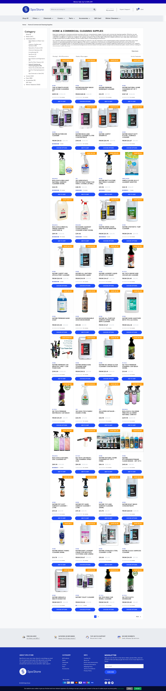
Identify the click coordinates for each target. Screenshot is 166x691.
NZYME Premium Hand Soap (61, 319)
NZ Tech (124, 271)
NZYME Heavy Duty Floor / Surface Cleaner (129, 135)
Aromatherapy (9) (33, 52)
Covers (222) (30, 76)
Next (137, 616)
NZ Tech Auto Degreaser (128, 598)
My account (110, 10)
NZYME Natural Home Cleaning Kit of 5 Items (108, 459)
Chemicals (47, 18)
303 (76, 178)
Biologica (55, 178)
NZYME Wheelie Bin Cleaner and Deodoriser (83, 366)
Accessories (83, 18)
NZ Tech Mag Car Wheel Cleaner (106, 598)
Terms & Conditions (89, 668)
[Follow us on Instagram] (109, 683)
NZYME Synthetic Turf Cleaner (131, 227)
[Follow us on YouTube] (112, 683)
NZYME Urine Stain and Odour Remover (107, 227)
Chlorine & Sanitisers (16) (35, 50)
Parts (71, 18)
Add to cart (62, 101)
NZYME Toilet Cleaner (85, 597)
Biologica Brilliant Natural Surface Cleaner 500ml (60, 182)
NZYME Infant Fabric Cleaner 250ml (60, 551)
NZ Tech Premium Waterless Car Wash (61, 412)
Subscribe (110, 672)
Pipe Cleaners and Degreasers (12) (37, 59)
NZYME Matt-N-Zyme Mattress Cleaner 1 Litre (107, 182)
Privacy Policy (88, 670)
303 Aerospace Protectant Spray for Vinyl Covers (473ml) (85, 182)
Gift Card (97, 18)
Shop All (25, 18)
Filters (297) (29, 36)
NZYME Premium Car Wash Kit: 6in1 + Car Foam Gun (60, 366)
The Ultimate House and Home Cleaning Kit (60, 89)
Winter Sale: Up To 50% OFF (83, 2)
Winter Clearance (111, 18)
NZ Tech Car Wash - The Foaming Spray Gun (84, 459)
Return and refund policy (91, 662)
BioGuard (78, 225)
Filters (35, 18)
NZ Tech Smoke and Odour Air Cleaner (130, 274)
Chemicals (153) (30, 39)
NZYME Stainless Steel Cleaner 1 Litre (108, 551)
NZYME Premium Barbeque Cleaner (106, 88)
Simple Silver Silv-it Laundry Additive (130, 181)
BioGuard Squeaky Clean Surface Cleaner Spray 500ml (84, 228)
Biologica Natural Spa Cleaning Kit (60, 458)
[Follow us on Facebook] (106, 683)
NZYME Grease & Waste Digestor (59, 598)
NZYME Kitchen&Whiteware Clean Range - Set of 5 (131, 459)
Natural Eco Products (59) (36, 48)
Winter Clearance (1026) (33, 84)
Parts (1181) (29, 78)
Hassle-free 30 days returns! (67, 638)
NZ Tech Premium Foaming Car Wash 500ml (130, 366)
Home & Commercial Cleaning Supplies (40, 24)
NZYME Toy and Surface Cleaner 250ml (106, 506)
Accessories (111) (31, 80)
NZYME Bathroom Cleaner (59, 135)
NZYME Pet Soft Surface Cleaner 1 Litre (59, 506)
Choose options (85, 101)
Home (24, 24)
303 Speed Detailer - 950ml (107, 412)
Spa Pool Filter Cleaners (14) (36, 62)
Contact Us (87, 658)
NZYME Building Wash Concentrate (84, 88)
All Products (65, 658)
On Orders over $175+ (33, 638)
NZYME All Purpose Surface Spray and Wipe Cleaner (107, 320)
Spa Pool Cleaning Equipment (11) (36, 70)
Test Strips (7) (32, 56)
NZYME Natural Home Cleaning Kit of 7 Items (131, 89)
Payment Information (90, 664)
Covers (60, 18)
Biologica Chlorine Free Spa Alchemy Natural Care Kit (130, 413)
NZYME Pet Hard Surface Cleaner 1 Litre (83, 506)
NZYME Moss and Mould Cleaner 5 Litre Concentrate (85, 135)
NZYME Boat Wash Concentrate (129, 505)
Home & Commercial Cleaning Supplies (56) (35, 65)
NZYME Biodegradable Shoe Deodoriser (85, 319)
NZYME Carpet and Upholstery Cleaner (60, 274)
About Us (86, 660)
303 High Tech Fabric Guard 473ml (84, 412)
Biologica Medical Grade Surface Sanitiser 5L (60, 228)
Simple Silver (125, 178)
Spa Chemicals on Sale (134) (36, 73)
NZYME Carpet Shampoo (105, 135)
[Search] (94, 9)
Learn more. (120, 688)
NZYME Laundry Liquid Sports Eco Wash (108, 274)
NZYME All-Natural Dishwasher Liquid (84, 274)
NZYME (54, 85)
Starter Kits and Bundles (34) (36, 68)
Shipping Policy (88, 666)
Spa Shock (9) (32, 54)
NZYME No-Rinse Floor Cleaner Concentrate (108, 365)
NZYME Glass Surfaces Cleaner (131, 551)
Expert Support (125, 9)
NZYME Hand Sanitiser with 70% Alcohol (131, 319)
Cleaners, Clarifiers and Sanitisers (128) (35, 45)
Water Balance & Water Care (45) (36, 41)
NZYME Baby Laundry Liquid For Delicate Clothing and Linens (84, 552)
